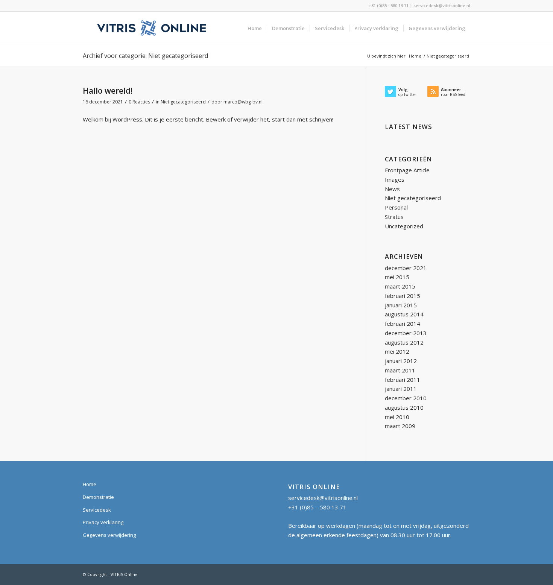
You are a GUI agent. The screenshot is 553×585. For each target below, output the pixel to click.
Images (394, 179)
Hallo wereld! (107, 90)
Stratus (394, 216)
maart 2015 (400, 286)
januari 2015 (401, 305)
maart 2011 (400, 370)
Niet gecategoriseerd (183, 102)
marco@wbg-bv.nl (243, 102)
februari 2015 (402, 295)
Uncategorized (404, 226)
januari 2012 (401, 361)
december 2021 (406, 268)
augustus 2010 (404, 407)
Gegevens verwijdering (109, 535)
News (392, 189)
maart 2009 (400, 426)
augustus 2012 (404, 342)
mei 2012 (397, 351)
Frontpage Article (407, 170)
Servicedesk (97, 509)
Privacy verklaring (103, 522)
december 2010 (406, 398)
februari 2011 (402, 379)
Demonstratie (98, 497)
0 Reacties (139, 102)
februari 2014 (402, 323)
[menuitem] (255, 28)
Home (89, 484)
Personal (396, 207)
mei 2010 (397, 417)
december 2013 (406, 333)
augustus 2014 (404, 314)
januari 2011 (401, 388)
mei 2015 (397, 277)
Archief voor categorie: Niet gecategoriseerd (145, 56)
